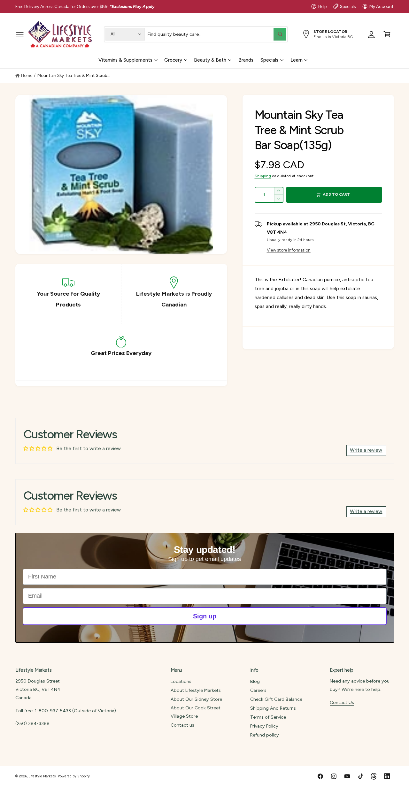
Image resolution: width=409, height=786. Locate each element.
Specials (348, 6)
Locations (181, 681)
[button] (20, 34)
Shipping (263, 176)
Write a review (366, 450)
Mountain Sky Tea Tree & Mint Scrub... (73, 75)
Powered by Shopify (74, 776)
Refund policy (264, 735)
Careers (258, 690)
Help (322, 6)
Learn (296, 60)
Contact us (182, 725)
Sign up (204, 616)
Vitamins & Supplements (125, 60)
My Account (381, 6)
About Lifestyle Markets (196, 690)
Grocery (173, 60)
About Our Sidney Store (196, 699)
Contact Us (342, 702)
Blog (255, 681)
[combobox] (217, 34)
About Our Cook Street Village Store (195, 712)
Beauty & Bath (210, 60)
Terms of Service (268, 717)
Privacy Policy (264, 726)
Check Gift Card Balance (276, 699)
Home (26, 75)
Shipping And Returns (273, 708)
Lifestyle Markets (42, 776)
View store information (289, 250)
